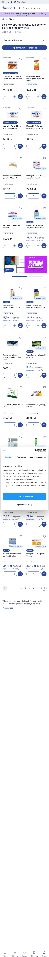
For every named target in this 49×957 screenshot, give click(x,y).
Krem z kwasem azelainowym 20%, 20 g (12, 306)
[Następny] (45, 276)
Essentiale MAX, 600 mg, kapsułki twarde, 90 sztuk (12, 77)
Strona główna (15, 32)
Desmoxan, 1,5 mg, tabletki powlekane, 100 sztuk (12, 357)
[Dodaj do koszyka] (20, 96)
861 (34, 588)
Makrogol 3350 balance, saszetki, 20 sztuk (35, 177)
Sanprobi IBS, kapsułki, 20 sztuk (12, 406)
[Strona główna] (3, 19)
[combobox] (32, 8)
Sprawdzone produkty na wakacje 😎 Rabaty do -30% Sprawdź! (23, 14)
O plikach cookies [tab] (38, 457)
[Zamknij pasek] (45, 14)
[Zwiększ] (14, 96)
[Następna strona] (43, 588)
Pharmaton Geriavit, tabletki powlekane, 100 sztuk (35, 78)
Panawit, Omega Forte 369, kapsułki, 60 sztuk (35, 226)
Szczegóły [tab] (21, 457)
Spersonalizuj (23, 504)
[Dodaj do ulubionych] (21, 59)
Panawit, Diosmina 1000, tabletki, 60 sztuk (12, 555)
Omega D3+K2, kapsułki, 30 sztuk (35, 555)
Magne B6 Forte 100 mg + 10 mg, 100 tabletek (12, 127)
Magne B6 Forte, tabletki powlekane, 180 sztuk (35, 127)
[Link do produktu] (12, 78)
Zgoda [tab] (8, 457)
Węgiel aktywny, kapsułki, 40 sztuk (36, 356)
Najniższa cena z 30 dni (33, 240)
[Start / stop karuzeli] (9, 276)
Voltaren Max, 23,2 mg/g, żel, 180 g (36, 406)
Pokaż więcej (8, 608)
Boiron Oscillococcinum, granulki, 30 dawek (12, 177)
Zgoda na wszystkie (24, 496)
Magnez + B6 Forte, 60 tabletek (11, 226)
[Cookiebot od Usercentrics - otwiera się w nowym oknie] (35, 450)
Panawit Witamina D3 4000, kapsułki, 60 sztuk (35, 306)
